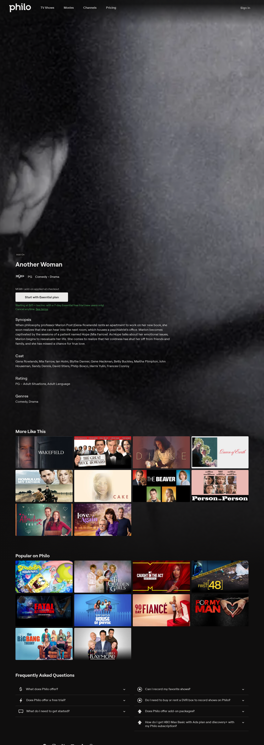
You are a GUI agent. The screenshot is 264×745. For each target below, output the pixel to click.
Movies (69, 7)
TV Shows (47, 7)
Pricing (111, 7)
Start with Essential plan (42, 297)
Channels (89, 7)
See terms (42, 309)
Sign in (245, 8)
